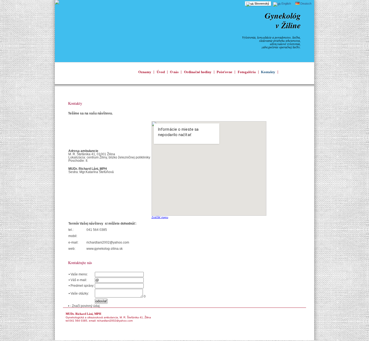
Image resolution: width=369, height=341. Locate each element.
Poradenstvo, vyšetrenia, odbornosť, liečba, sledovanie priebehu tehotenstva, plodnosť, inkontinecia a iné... (95, 73)
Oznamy (144, 72)
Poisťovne (224, 72)
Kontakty (268, 72)
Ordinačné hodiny (198, 72)
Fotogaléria (247, 72)
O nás (174, 72)
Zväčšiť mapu (160, 217)
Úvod (161, 72)
